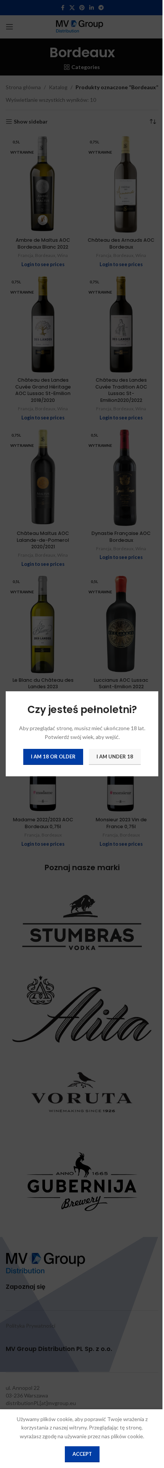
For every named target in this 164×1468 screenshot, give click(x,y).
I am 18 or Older (53, 757)
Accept (82, 1454)
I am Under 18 (114, 757)
